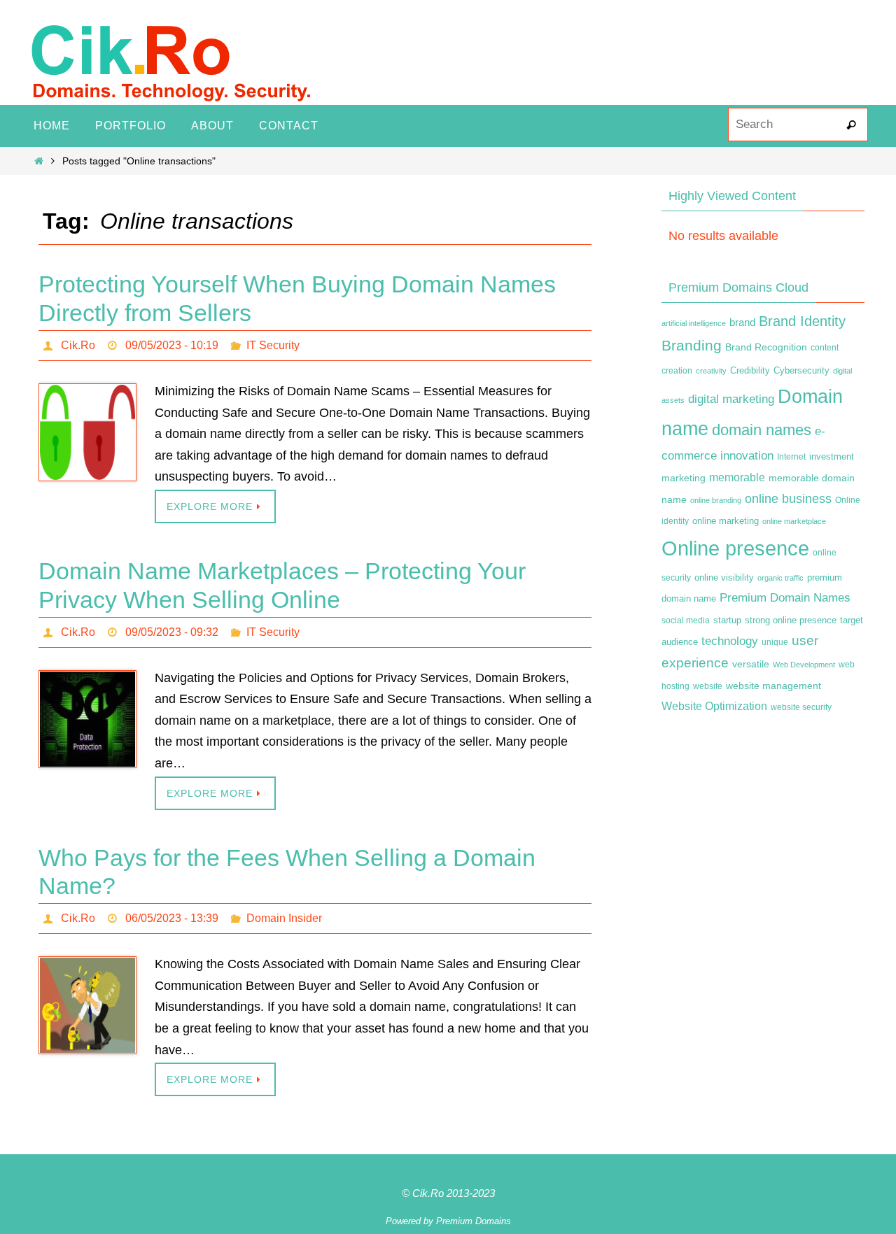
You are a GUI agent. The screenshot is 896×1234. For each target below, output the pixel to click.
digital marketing (731, 399)
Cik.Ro (78, 345)
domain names (761, 430)
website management (773, 685)
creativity (711, 371)
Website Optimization (714, 706)
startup (727, 620)
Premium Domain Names (785, 597)
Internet (791, 457)
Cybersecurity (802, 371)
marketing (684, 477)
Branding (692, 345)
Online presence (735, 548)
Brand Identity (802, 321)
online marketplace (794, 521)
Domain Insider (284, 918)
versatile (750, 663)
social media (686, 620)
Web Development (804, 664)
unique (775, 642)
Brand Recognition (766, 347)
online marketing (725, 521)
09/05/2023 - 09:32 (171, 632)
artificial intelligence (694, 323)
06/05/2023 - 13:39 (171, 918)
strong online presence (790, 620)
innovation (747, 455)
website (707, 686)
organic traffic (780, 578)
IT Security (273, 345)
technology (729, 641)
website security (801, 707)
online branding (715, 500)
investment (831, 457)
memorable (737, 477)
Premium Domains (473, 1221)
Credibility (750, 371)
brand (742, 322)
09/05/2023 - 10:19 (171, 345)
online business (788, 499)
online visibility (724, 578)
